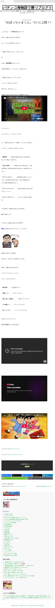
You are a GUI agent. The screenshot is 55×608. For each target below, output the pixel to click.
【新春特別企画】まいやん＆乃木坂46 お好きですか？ (19, 565)
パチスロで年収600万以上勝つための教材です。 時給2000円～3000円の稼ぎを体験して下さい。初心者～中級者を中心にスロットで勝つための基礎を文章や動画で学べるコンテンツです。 (26, 597)
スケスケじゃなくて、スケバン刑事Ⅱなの (15, 577)
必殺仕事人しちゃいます (47, 486)
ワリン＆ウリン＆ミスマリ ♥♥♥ (12, 521)
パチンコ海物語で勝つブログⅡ (27, 7)
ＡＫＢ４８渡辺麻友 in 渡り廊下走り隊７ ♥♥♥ (16, 519)
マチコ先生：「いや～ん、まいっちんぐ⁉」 (15, 574)
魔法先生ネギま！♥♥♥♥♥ (10, 555)
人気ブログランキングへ (13, 448)
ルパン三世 (7, 541)
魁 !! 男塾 (6, 531)
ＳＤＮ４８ (7, 528)
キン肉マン (7, 543)
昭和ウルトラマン (9, 534)
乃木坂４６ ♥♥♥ (8, 514)
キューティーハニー (9, 551)
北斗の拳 (6, 529)
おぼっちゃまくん (11, 483)
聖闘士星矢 (7, 533)
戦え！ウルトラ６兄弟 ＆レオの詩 (13, 570)
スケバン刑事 (7, 550)
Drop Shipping (41, 605)
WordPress (35, 605)
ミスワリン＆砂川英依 (10, 522)
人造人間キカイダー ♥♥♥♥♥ (11, 538)
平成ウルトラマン (9, 536)
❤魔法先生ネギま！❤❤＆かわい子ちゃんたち (16, 567)
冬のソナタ (7, 548)
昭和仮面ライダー (9, 539)
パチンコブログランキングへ (14, 454)
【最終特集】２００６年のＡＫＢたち (14, 562)
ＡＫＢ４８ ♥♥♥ (8, 516)
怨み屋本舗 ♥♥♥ (8, 526)
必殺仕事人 (7, 545)
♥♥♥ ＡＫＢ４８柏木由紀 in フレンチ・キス (15, 517)
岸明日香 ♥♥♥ (7, 524)
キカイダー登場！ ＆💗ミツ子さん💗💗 (14, 563)
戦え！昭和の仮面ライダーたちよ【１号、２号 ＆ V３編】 (19, 575)
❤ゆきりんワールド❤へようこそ (12, 569)
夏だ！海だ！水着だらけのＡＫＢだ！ (14, 572)
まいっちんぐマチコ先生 (10, 553)
